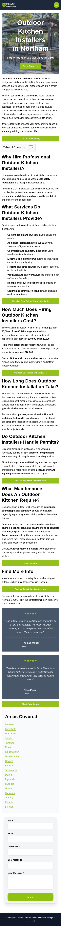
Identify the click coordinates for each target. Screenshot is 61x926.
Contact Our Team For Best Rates (30, 373)
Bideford (9, 724)
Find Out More (30, 563)
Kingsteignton (12, 752)
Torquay (9, 797)
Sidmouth (10, 793)
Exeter (8, 747)
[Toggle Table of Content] (29, 147)
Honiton (9, 788)
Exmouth (9, 765)
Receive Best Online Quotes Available (30, 301)
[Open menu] (56, 5)
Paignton (9, 802)
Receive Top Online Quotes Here (30, 481)
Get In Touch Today (30, 138)
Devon (8, 775)
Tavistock (9, 743)
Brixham (9, 807)
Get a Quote (28, 66)
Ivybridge (9, 784)
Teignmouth (11, 770)
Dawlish (9, 761)
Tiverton (9, 738)
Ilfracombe (10, 733)
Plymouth (10, 779)
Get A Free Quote (30, 704)
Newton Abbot (12, 756)
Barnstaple (10, 729)
